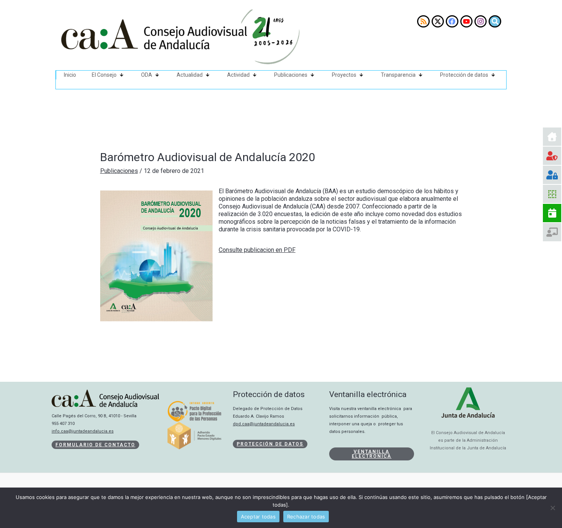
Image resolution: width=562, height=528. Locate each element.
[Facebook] (452, 21)
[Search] (495, 21)
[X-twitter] (438, 21)
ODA (146, 75)
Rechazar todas (306, 516)
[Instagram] (480, 21)
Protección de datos (464, 75)
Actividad (238, 75)
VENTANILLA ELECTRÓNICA (371, 454)
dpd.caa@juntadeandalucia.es (264, 423)
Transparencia (398, 75)
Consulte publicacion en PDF (257, 250)
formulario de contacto (95, 444)
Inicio (70, 75)
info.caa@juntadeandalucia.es (83, 431)
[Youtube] (466, 21)
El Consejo (104, 75)
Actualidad (190, 75)
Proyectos (344, 75)
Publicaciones (290, 75)
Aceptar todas (258, 516)
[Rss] (423, 21)
